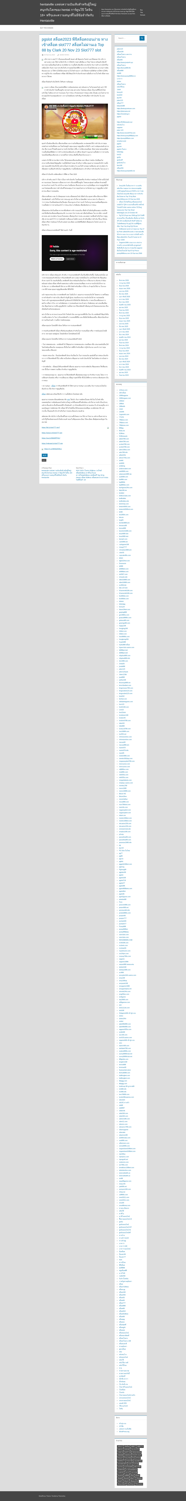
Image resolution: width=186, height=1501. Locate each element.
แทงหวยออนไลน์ (124, 1400)
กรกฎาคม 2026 (124, 283)
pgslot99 (122, 886)
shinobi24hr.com (124, 991)
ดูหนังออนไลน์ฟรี (125, 1232)
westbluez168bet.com (126, 1167)
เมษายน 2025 (123, 324)
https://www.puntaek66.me (126, 171)
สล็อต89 (122, 1308)
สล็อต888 (120, 70)
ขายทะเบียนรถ (124, 1208)
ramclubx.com (124, 934)
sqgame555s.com (125, 1029)
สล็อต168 (120, 51)
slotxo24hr (122, 1018)
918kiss (121, 433)
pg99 (121, 856)
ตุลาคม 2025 (123, 307)
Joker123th (123, 674)
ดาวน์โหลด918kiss (131, 1469)
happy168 (122, 626)
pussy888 (129, 1461)
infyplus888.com (124, 655)
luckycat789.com (125, 729)
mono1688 (122, 788)
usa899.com (123, 1140)
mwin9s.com (123, 807)
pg (120, 845)
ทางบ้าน (122, 1235)
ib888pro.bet (123, 650)
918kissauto (123, 436)
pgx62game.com (124, 896)
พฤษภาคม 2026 (124, 288)
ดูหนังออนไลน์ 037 (125, 1227)
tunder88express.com (126, 1097)
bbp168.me (123, 490)
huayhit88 (122, 642)
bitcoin (121, 517)
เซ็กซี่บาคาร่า (123, 1379)
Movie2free (123, 796)
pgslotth (121, 894)
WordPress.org (124, 1431)
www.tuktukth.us (124, 1173)
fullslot (121, 601)
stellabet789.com (125, 1048)
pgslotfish (122, 891)
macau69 (122, 742)
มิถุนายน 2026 (124, 286)
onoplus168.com (124, 831)
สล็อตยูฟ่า (122, 1327)
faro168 (119, 165)
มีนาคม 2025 (123, 326)
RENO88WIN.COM (125, 940)
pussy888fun (123, 929)
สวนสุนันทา (123, 1346)
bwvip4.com (123, 539)
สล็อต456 (120, 168)
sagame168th (123, 961)
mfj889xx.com (124, 769)
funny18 (119, 92)
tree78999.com (124, 1094)
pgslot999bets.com (125, 888)
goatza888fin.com (125, 617)
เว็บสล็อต (122, 1390)
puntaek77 (122, 924)
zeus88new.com (124, 1205)
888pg (121, 428)
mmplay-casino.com (126, 783)
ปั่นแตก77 (122, 1257)
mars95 (121, 753)
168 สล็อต (122, 393)
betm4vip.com (124, 504)
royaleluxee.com (124, 951)
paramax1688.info (125, 842)
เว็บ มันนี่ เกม (123, 1384)
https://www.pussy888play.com (127, 135)
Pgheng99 (122, 869)
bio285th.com (123, 514)
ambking (122, 466)
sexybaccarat (121, 141)
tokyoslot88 (121, 106)
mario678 (122, 747)
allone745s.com (124, 458)
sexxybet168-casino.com (127, 975)
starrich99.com (124, 1045)
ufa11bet (122, 1100)
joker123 (120, 49)
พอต (120, 1259)
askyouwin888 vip (125, 474)
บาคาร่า (119, 79)
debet (121, 558)
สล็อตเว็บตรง (121, 57)
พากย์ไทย (122, 1262)
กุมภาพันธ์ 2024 (124, 361)
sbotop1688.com (124, 970)
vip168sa (122, 1154)
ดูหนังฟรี (120, 160)
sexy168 (122, 978)
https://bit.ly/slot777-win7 (51, 427)
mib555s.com (123, 775)
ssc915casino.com (125, 1037)
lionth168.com (124, 707)
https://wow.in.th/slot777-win (52, 433)
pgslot (119, 116)
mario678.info (123, 750)
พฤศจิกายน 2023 (125, 370)
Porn (120, 902)
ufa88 (121, 1105)
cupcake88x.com (125, 555)
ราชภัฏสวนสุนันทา (125, 1281)
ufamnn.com (123, 1124)
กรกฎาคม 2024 (124, 348)
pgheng (121, 867)
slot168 (121, 1010)
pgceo (121, 859)
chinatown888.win (125, 550)
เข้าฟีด (121, 1426)
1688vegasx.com (125, 398)
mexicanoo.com (124, 764)
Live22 (121, 710)
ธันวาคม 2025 (124, 302)
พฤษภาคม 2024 (124, 353)
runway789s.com (125, 956)
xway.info (122, 1184)
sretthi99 (122, 1032)
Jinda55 (122, 663)
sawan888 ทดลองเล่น (126, 964)
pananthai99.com (125, 837)
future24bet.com (124, 609)
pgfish (121, 861)
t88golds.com (123, 1059)
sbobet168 (122, 967)
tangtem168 (123, 1062)
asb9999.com (123, 471)
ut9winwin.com (124, 1143)
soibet (121, 1021)
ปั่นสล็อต (122, 1251)
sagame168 (138, 1461)
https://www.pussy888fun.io (126, 76)
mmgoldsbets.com (125, 780)
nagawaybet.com (125, 810)
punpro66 (122, 915)
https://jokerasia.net (123, 111)
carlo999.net (123, 542)
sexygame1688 (124, 986)
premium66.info (124, 910)
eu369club (122, 585)
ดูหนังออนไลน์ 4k (125, 1230)
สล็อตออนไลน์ (124, 1333)
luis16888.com (124, 731)
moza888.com (124, 802)
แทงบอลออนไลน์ (125, 1398)
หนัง (120, 1352)
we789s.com (123, 1165)
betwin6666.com (124, 506)
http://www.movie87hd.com (126, 133)
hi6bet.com (123, 631)
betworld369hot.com (126, 509)
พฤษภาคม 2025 (124, 321)
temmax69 (122, 1067)
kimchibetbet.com (125, 685)
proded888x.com (125, 913)
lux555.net (122, 734)
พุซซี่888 (122, 1268)
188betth (122, 406)
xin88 (121, 1178)
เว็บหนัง (121, 1392)
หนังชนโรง (120, 125)
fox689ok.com (124, 596)
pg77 (121, 853)
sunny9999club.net (125, 1054)
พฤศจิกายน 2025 (125, 305)
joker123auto (123, 672)
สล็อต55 (122, 1297)
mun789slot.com (124, 804)
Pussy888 (122, 926)
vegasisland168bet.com (127, 1148)
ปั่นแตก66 (122, 1254)
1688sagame (123, 395)
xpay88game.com (125, 1181)
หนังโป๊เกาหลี (123, 1362)
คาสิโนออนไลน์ (124, 1216)
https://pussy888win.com (125, 138)
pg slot (119, 97)
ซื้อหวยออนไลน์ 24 (125, 1219)
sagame (119, 127)
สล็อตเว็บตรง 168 (125, 1341)
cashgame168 (124, 544)
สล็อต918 (122, 1311)
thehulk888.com (124, 1073)
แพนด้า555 (123, 1403)
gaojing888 (123, 612)
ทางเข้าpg (122, 1241)
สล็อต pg (122, 1289)
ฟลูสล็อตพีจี (123, 1270)
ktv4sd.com (123, 699)
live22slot (122, 712)
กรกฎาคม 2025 (124, 315)
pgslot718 (122, 880)
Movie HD (122, 794)
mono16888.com (125, 791)
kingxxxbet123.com (125, 691)
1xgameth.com (124, 414)
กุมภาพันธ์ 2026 (124, 296)
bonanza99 (123, 525)
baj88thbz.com (124, 485)
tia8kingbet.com (124, 1075)
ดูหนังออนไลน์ (124, 1224)
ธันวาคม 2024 (124, 334)
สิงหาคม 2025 (124, 313)
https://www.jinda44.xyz (125, 62)
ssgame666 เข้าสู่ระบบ (127, 1040)
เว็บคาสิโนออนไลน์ (125, 1387)
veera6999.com (124, 1146)
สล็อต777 (120, 103)
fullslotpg (120, 152)
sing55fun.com (124, 994)
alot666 (121, 463)
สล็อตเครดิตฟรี (124, 1335)
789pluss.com (124, 425)
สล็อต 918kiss (124, 1287)
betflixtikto (122, 498)
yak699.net (123, 1186)
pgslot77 (122, 883)
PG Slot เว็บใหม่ (124, 850)
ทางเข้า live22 (124, 1238)
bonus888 (122, 528)
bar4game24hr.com (125, 487)
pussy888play (124, 932)
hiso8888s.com (124, 636)
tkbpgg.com (123, 1081)
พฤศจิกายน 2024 (125, 337)
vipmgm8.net (123, 1159)
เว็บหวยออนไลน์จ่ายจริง (127, 1395)
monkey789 (123, 785)
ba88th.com (123, 479)
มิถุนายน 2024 (124, 351)
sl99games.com (124, 1002)
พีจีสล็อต (122, 1265)
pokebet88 (122, 899)
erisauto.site (123, 577)
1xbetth (121, 412)
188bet (121, 403)
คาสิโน (121, 1213)
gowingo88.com (124, 623)
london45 (122, 718)
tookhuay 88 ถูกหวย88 (126, 1086)
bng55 (121, 520)
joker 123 (120, 130)
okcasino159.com (125, 823)
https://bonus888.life (124, 68)
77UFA (121, 417)
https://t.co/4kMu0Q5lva (53, 449)
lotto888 (122, 726)
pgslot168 (122, 878)
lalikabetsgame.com (126, 701)
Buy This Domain (142, 12)
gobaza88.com (124, 620)
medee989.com (124, 756)
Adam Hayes (64, 55)
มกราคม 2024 (124, 364)
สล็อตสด (122, 1330)
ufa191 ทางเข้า (124, 1102)
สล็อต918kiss (123, 1314)
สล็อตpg (122, 1319)
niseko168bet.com (125, 818)
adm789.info (123, 452)
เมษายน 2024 (123, 356)
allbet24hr (122, 455)
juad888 (122, 677)
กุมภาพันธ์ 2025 (124, 329)
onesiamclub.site (125, 829)
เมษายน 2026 (123, 291)
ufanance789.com (125, 1127)
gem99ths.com (124, 615)
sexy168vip (123, 980)
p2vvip (121, 834)
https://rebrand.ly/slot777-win (52, 443)
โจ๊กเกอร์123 (123, 1406)
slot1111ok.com (124, 1008)
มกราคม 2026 (124, 299)
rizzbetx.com (123, 945)
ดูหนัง (119, 157)
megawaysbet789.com (127, 761)
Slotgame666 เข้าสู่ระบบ (127, 1013)
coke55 (121, 552)
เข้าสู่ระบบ (122, 1423)
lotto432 (122, 723)
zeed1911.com (124, 1197)
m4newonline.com (125, 737)
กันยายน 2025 (124, 310)
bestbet (121, 493)
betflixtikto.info (124, 501)
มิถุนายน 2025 (124, 318)
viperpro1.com (124, 1157)
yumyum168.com (125, 1189)
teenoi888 (122, 1064)
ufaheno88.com (124, 1119)
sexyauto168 (123, 983)
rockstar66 (122, 948)
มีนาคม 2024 (123, 359)
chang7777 (123, 547)
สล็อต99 (122, 1316)
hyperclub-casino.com (126, 647)
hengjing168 (123, 628)
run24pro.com (124, 953)
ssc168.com (123, 1035)
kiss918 (119, 95)
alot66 (121, 460)
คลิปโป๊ (121, 1211)
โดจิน (121, 1408)
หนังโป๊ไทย (120, 87)
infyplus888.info (124, 658)
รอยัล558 (122, 1276)
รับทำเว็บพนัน (123, 1278)
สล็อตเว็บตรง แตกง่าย (124, 54)
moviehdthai (123, 799)
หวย (120, 1368)
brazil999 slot (123, 533)
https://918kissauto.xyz (124, 122)
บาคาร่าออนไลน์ (124, 1249)
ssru (120, 1043)
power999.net (123, 907)
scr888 (121, 972)
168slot (121, 401)
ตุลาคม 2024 (123, 340)
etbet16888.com (124, 580)
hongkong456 (124, 639)
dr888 (121, 566)
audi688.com (123, 477)
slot (68, 399)
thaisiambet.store (125, 1070)
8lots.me (122, 431)
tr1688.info (122, 1089)
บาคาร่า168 (123, 1246)
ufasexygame (123, 1129)
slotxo (119, 81)
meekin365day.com (125, 758)
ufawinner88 (123, 1135)
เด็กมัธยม (122, 1381)
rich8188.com (123, 943)
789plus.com (123, 420)
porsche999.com (124, 905)
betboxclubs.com (125, 496)
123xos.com (123, 390)
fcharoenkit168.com (126, 590)
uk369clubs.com (124, 1138)
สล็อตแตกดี (123, 1343)
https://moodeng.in (123, 114)
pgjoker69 (122, 872)
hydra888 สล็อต (124, 645)
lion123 (121, 704)
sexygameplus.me (125, 989)
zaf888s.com (123, 1194)
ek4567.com (123, 574)
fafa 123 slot (123, 588)
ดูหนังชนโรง (121, 163)
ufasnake (122, 1132)
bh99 (121, 512)
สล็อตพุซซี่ (122, 1324)
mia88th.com (123, 772)
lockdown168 (123, 715)
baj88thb (122, 482)
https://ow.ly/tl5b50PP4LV (51, 438)
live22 (119, 154)
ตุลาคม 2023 (123, 372)
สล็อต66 (120, 60)
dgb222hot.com (124, 561)
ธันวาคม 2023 (124, 367)
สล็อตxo (122, 1322)
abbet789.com (124, 439)
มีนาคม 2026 (123, 294)
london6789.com (125, 720)
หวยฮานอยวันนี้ (124, 1373)
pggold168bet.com (125, 864)
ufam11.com (123, 1121)
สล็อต (53, 386)
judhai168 (122, 680)
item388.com (123, 661)
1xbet (119, 89)
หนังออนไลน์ (123, 1357)
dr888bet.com (123, 569)
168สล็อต (127, 1446)
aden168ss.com (124, 449)
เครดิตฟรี (122, 1376)
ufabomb (122, 1110)
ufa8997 (122, 1108)
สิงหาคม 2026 (124, 280)
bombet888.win (124, 523)
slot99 (119, 73)
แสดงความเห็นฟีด (125, 1429)
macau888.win (124, 745)
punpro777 (123, 918)
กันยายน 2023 (124, 375)
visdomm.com (124, 1162)
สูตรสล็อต (122, 1349)
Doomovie (122, 563)
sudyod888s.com (125, 1051)
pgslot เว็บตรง (121, 149)
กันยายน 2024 (124, 342)
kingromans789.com (126, 688)
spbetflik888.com (125, 1024)
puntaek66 (122, 921)
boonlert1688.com (125, 531)
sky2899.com (123, 999)
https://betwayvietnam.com (126, 108)
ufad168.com (123, 1113)
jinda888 (122, 666)
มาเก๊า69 (122, 1273)
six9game (122, 997)
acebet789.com (124, 444)
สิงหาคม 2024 (124, 345)
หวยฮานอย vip (124, 1371)
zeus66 (121, 1203)
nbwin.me (122, 815)
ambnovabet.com (125, 468)
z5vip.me (122, 1192)
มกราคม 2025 (124, 332)
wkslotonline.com (125, 1170)
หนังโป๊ (121, 1360)
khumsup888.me (124, 682)
